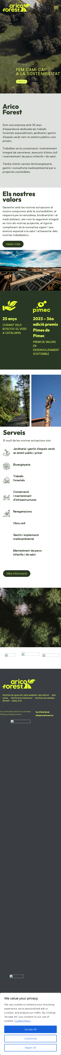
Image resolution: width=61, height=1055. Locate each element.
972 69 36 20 (44, 712)
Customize (30, 1038)
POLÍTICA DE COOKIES (44, 698)
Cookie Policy (23, 1020)
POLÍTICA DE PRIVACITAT (22, 698)
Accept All (31, 1029)
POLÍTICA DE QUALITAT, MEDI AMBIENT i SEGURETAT (26, 695)
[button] (55, 7)
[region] (30, 1024)
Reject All (30, 1047)
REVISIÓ (6, 701)
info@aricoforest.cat (44, 715)
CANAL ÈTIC (17, 701)
